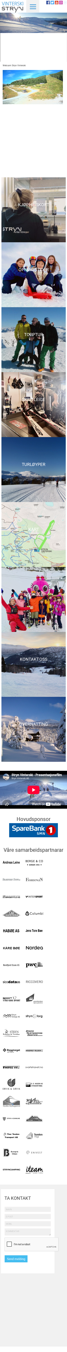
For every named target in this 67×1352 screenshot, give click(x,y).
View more (33, 209)
